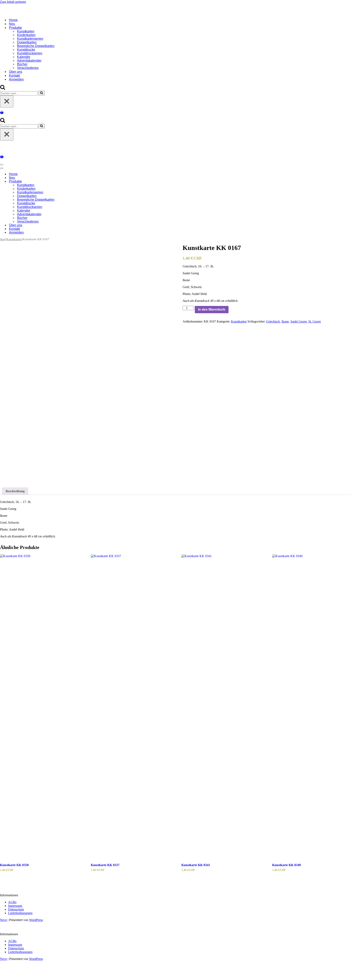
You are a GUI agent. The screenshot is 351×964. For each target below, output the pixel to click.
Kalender (23, 56)
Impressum (15, 904)
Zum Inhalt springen (13, 1)
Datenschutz (16, 907)
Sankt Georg (298, 320)
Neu (12, 23)
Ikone (285, 320)
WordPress (36, 918)
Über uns (15, 71)
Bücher (22, 63)
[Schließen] (6, 101)
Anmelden (16, 78)
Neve (3, 918)
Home (13, 19)
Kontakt (14, 74)
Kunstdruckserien (29, 52)
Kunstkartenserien (30, 38)
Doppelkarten (27, 41)
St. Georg (314, 320)
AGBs (12, 900)
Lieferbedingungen (20, 911)
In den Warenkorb (211, 308)
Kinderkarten (26, 34)
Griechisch (273, 320)
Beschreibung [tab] (15, 489)
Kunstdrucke (26, 48)
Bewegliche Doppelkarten (35, 45)
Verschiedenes (28, 67)
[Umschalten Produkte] (71, 180)
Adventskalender (29, 59)
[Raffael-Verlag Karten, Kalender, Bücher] (52, 6)
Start (3, 237)
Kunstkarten (25, 30)
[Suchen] (2, 88)
